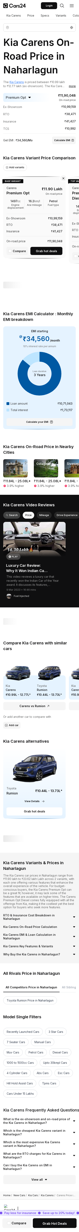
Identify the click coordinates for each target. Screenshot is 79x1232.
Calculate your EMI (37, 421)
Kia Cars (33, 1195)
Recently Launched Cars (23, 1031)
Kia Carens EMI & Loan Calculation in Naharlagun (29, 936)
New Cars (20, 1195)
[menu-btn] (72, 6)
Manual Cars (42, 1042)
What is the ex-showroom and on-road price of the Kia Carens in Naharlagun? (36, 1120)
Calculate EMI (62, 140)
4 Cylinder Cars (17, 1073)
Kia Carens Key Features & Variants (28, 946)
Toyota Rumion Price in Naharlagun (30, 1000)
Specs (45, 15)
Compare (19, 251)
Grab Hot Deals (55, 1223)
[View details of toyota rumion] (34, 783)
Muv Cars (13, 1052)
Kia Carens (13, 15)
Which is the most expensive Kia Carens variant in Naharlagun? (31, 1143)
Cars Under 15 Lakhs (20, 1093)
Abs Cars (43, 1073)
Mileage (44, 515)
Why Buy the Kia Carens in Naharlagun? (31, 954)
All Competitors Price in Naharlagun (31, 987)
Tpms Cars (49, 1083)
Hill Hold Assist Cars (20, 1083)
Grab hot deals (46, 251)
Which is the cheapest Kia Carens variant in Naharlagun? (34, 1132)
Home (7, 1195)
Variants (61, 15)
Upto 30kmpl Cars (55, 1062)
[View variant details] (34, 216)
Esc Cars (63, 1073)
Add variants (16, 167)
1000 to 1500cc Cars (20, 1062)
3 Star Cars (56, 1031)
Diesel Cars (60, 1052)
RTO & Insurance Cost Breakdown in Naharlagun (29, 917)
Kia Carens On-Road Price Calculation (30, 926)
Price (30, 15)
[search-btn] (62, 6)
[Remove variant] (63, 178)
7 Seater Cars (16, 1042)
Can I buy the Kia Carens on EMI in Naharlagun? (27, 1167)
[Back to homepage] (14, 5)
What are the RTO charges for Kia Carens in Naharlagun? (34, 1155)
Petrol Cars (36, 1052)
